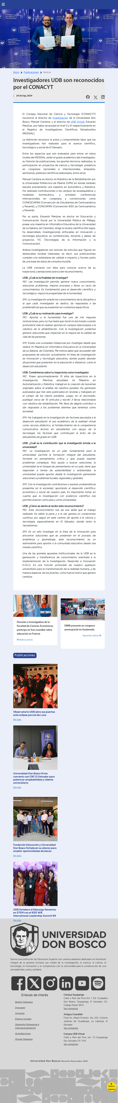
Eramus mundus (23, 1019)
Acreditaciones (23, 1033)
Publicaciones (31, 72)
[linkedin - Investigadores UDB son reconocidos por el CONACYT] (103, 97)
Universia (19, 1013)
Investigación (60, 117)
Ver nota (17, 720)
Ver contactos (71, 1008)
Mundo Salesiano (24, 1039)
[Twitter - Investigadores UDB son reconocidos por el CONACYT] (95, 97)
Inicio (16, 72)
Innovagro (20, 1007)
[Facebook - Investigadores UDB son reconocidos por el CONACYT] (88, 97)
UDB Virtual (77, 121)
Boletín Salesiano (24, 1002)
